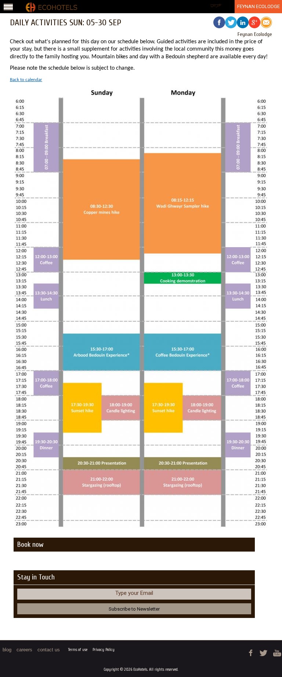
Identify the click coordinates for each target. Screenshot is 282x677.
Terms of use (77, 649)
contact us (48, 649)
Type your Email (134, 593)
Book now (30, 544)
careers (24, 649)
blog (7, 649)
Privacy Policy (104, 649)
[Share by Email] (266, 23)
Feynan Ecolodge (258, 6)
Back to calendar (26, 79)
